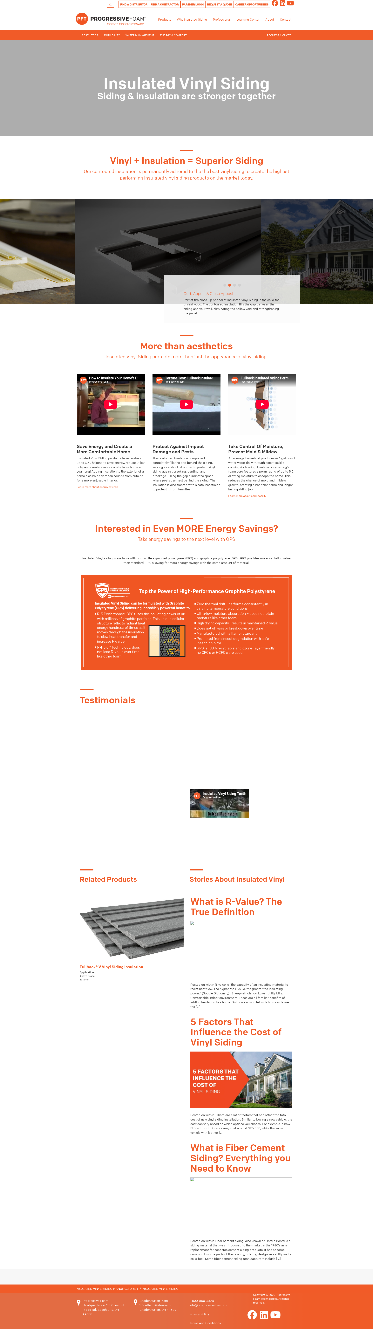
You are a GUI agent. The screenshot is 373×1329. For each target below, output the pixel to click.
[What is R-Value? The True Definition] (241, 949)
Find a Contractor (165, 4)
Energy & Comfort (173, 35)
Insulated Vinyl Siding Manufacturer (107, 1289)
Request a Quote (219, 4)
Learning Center (248, 19)
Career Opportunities (251, 4)
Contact (285, 19)
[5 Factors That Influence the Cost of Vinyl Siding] (241, 1079)
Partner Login (193, 4)
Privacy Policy (199, 1314)
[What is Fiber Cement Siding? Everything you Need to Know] (241, 1205)
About (269, 19)
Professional (222, 19)
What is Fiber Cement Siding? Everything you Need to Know (240, 1158)
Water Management (139, 35)
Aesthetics (90, 35)
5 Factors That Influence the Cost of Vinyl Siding (235, 1032)
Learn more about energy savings (97, 486)
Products (164, 19)
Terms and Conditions (205, 1323)
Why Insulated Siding (192, 19)
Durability (112, 35)
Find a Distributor (133, 4)
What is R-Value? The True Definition (236, 907)
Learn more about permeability (247, 495)
